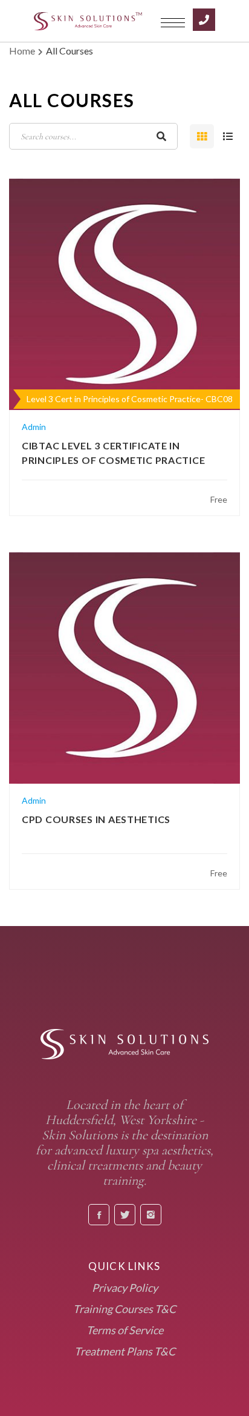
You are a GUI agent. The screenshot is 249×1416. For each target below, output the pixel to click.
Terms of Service (124, 1330)
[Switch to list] (228, 136)
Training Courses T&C (124, 1308)
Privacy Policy (125, 1287)
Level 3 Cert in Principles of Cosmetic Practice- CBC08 (130, 399)
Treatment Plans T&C (124, 1351)
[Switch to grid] (202, 136)
